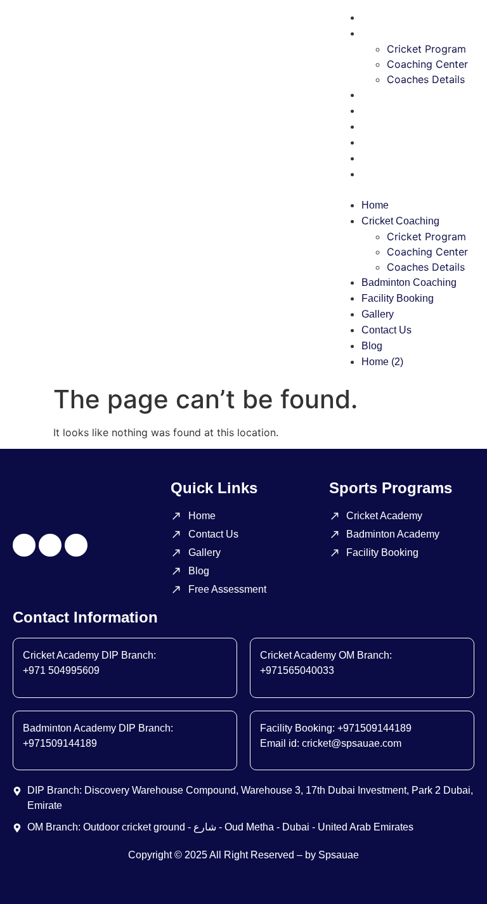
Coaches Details (426, 79)
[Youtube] (76, 545)
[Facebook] (50, 545)
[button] (402, 189)
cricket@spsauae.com (351, 743)
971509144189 (63, 743)
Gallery (377, 126)
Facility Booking (397, 110)
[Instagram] (24, 545)
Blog (371, 158)
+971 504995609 (61, 670)
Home (375, 17)
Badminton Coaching (409, 94)
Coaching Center (427, 64)
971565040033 (300, 670)
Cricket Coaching (400, 33)
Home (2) (382, 174)
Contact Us (386, 142)
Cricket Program (426, 48)
